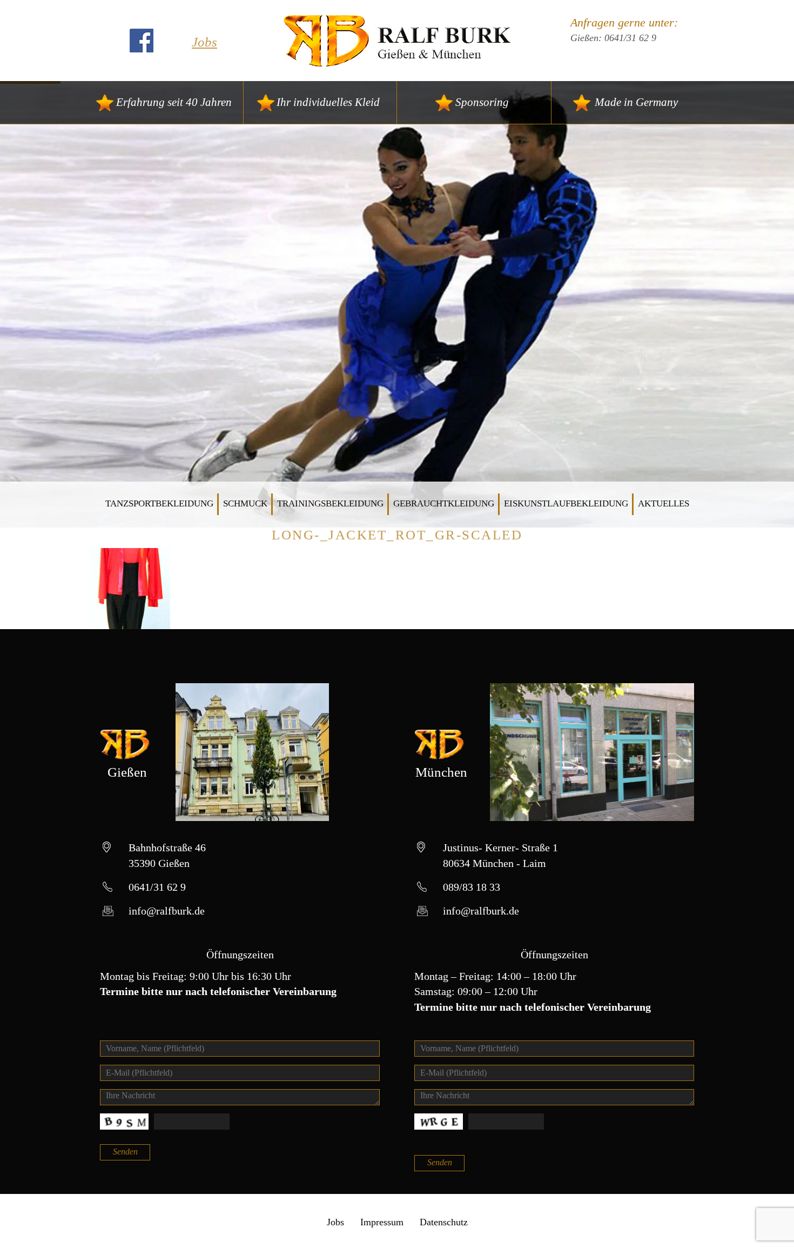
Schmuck (245, 503)
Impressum (381, 1222)
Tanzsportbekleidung (159, 503)
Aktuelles (663, 503)
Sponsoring (482, 102)
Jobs (204, 42)
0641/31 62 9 (630, 37)
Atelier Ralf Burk (397, 40)
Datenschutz (444, 1222)
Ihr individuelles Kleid (328, 102)
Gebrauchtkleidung (443, 503)
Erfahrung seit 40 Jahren (174, 102)
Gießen (127, 772)
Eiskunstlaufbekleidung (566, 503)
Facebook (141, 40)
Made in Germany (636, 102)
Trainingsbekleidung (330, 503)
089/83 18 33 (471, 887)
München (441, 772)
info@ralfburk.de (167, 911)
